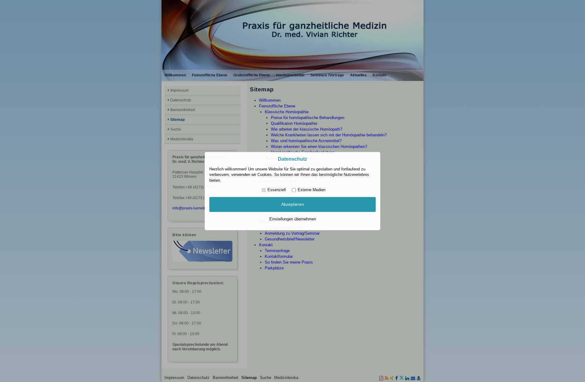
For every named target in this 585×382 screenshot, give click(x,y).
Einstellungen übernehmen (292, 219)
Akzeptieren (292, 204)
